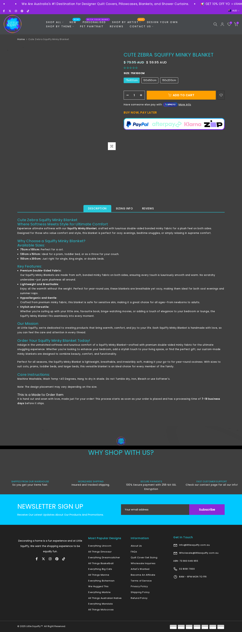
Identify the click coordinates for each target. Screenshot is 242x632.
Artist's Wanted (140, 569)
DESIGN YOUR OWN (162, 22)
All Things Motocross (101, 609)
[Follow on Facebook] (4, 11)
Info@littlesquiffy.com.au (194, 545)
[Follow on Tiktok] (28, 11)
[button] (131, 67)
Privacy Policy (139, 586)
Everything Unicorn (99, 545)
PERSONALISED (96, 22)
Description (97, 208)
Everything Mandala (100, 603)
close (237, 3)
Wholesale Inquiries (143, 563)
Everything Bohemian (101, 580)
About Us (136, 545)
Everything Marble (99, 592)
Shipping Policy (140, 592)
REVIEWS (116, 26)
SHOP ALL (53, 22)
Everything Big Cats (100, 569)
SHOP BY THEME (59, 26)
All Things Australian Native (105, 598)
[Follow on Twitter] (10, 11)
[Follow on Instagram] (16, 11)
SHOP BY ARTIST (127, 22)
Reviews (148, 208)
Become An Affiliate (143, 575)
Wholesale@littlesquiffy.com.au (199, 553)
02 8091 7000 (187, 569)
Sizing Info (124, 208)
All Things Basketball (101, 563)
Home (21, 39)
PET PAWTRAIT (92, 26)
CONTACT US (140, 26)
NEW (74, 22)
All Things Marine (98, 575)
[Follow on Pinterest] (22, 11)
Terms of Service (141, 580)
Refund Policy (139, 598)
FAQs (134, 551)
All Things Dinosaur (100, 551)
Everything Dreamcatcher (104, 557)
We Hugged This (98, 586)
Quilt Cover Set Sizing (144, 557)
